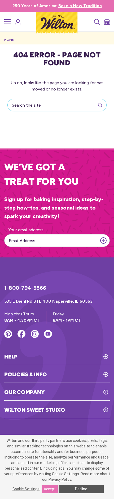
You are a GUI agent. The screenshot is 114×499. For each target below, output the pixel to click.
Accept (50, 489)
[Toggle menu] (7, 22)
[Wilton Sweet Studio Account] (17, 22)
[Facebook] (21, 334)
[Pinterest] (8, 334)
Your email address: (26, 229)
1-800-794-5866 (25, 288)
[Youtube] (48, 334)
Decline (81, 489)
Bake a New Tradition (80, 5)
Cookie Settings (26, 489)
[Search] (96, 22)
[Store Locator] (106, 22)
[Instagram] (35, 334)
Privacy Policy (60, 479)
